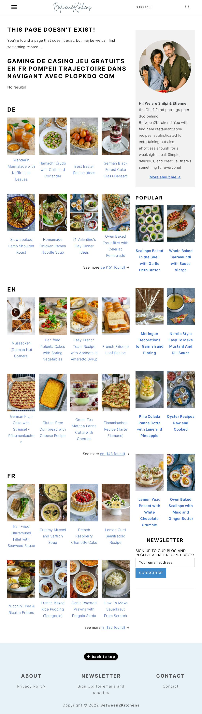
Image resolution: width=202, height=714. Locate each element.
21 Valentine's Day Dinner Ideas (84, 245)
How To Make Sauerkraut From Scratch (115, 609)
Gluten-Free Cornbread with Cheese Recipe (52, 429)
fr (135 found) (113, 627)
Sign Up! (86, 686)
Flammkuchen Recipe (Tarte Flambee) (116, 429)
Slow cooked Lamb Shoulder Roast (21, 245)
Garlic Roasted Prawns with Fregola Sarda (84, 609)
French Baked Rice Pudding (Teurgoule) (53, 609)
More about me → (165, 177)
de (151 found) (112, 267)
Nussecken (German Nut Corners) (21, 349)
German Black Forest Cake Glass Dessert (116, 169)
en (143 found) (112, 454)
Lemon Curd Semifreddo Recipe (115, 536)
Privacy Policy (31, 686)
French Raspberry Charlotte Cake (84, 536)
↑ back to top (101, 657)
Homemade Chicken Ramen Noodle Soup (52, 245)
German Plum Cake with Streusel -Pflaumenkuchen (21, 429)
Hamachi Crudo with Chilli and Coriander (52, 169)
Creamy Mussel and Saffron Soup (53, 536)
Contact (171, 686)
